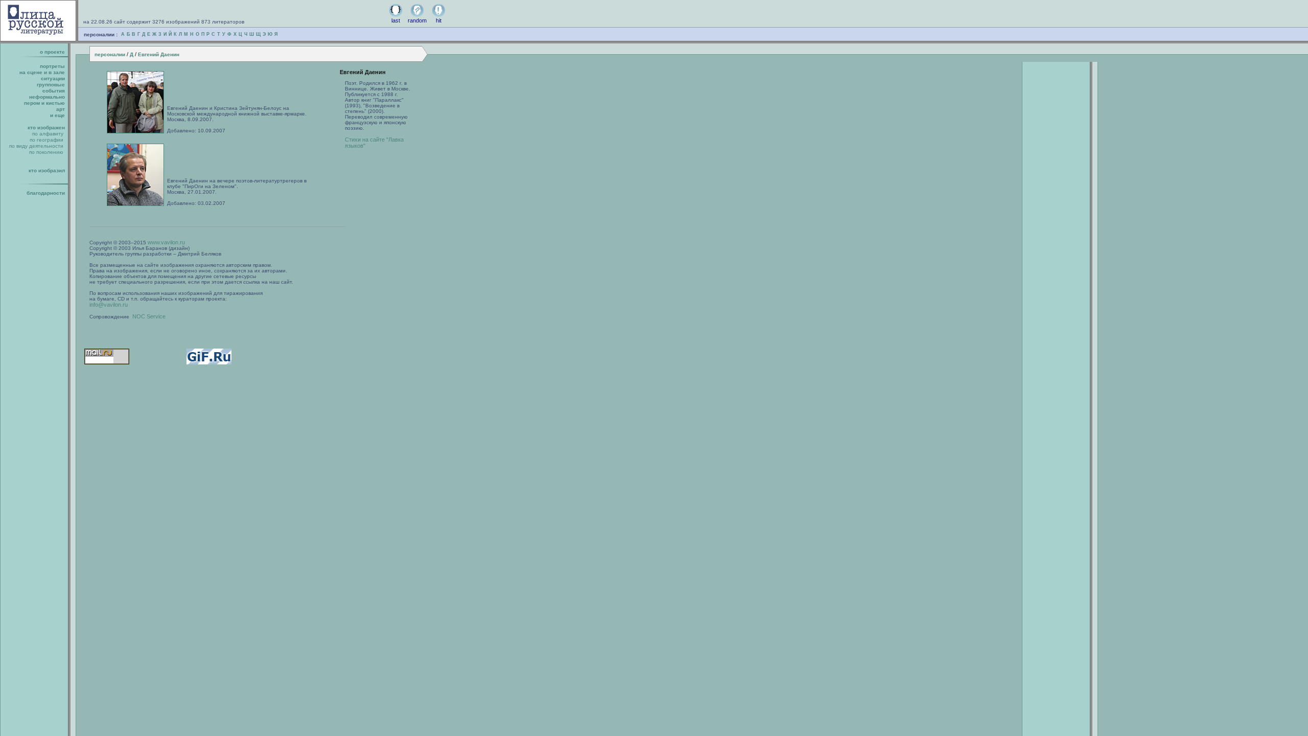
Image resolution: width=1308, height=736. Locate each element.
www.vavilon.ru (166, 242)
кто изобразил (47, 170)
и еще (57, 115)
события (53, 91)
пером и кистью (44, 103)
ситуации (53, 78)
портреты (52, 66)
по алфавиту (47, 133)
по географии (46, 140)
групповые (51, 84)
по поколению (46, 152)
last (395, 20)
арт (60, 109)
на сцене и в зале (42, 72)
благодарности (46, 193)
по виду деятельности (36, 146)
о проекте (52, 52)
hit (438, 20)
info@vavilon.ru (108, 305)
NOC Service (149, 316)
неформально (47, 97)
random (417, 20)
